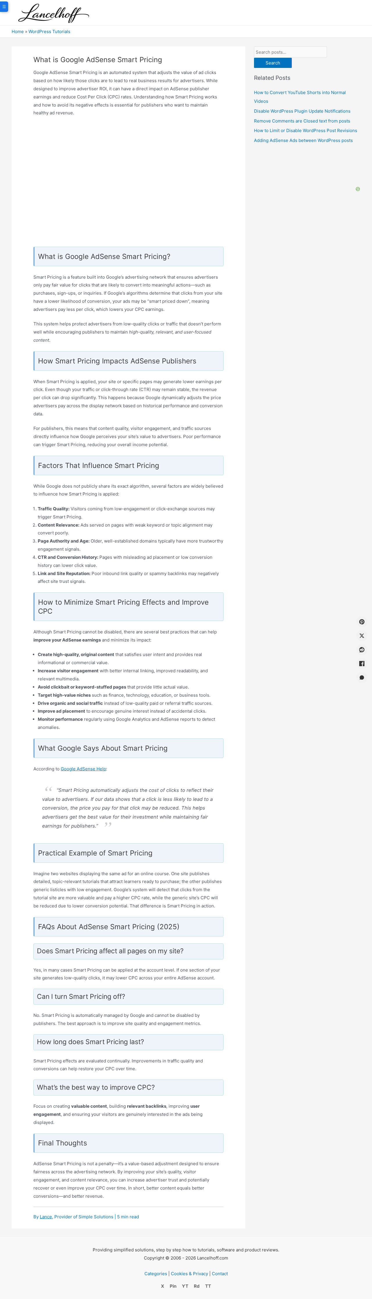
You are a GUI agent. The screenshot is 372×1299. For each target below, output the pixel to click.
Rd (197, 1286)
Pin (173, 1286)
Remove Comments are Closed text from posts (302, 121)
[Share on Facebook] (361, 663)
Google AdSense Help (83, 769)
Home (18, 31)
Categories (155, 1273)
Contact (220, 1273)
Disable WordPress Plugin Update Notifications (302, 111)
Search (273, 63)
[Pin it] (361, 621)
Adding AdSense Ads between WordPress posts (303, 140)
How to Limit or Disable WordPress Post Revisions (305, 130)
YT (185, 1286)
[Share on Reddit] (361, 649)
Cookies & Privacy (189, 1273)
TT (208, 1286)
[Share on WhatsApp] (361, 677)
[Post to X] (361, 635)
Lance (46, 1216)
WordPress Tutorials (49, 31)
